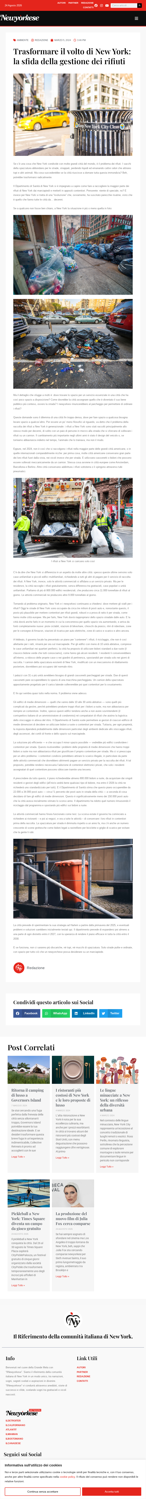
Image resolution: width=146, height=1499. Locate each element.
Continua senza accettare (42, 1491)
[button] (26, 1013)
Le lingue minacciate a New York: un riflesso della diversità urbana (115, 1099)
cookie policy (67, 1476)
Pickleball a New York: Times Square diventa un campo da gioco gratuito (28, 1221)
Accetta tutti (112, 1491)
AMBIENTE (23, 40)
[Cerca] (139, 5)
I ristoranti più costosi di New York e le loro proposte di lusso (73, 1097)
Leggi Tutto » (18, 1156)
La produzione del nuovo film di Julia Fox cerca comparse (73, 1218)
